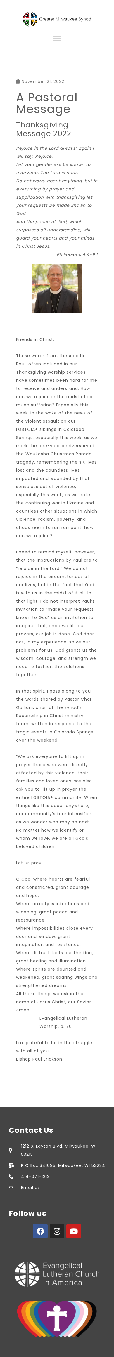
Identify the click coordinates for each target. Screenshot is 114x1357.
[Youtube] (73, 1231)
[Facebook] (40, 1231)
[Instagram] (57, 1231)
